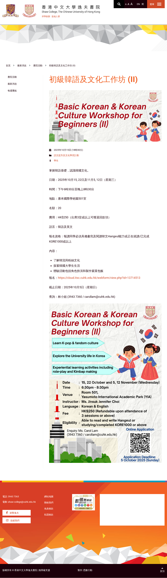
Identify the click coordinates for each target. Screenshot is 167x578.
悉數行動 (87, 570)
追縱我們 (14, 520)
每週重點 (12, 90)
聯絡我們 (48, 502)
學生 (56, 160)
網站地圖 (48, 496)
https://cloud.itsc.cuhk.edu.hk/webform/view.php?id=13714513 (99, 277)
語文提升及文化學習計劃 (66, 155)
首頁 (8, 65)
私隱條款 (48, 514)
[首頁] (30, 11)
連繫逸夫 (14, 513)
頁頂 (162, 571)
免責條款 (48, 508)
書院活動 (37, 65)
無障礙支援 (44, 570)
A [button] (126, 4)
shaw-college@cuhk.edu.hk (22, 502)
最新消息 (21, 65)
